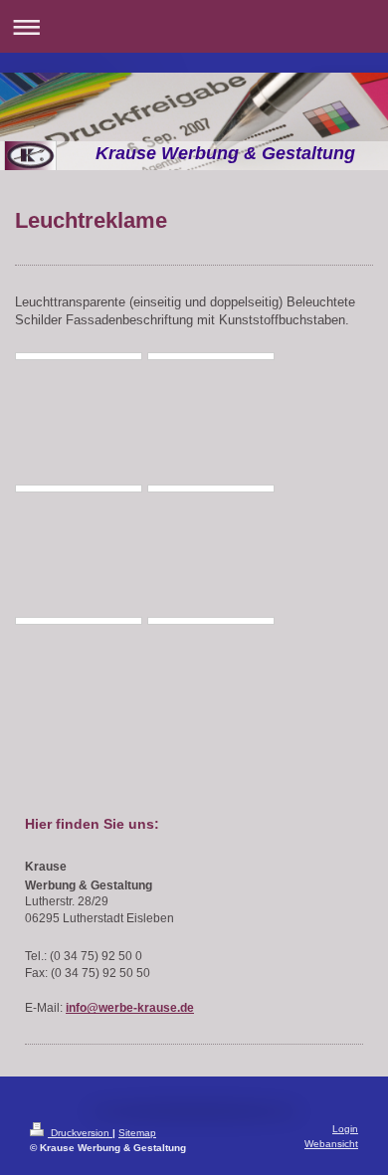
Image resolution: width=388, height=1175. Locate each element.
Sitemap (137, 1132)
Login (345, 1128)
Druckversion (80, 1132)
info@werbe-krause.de (130, 1007)
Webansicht (331, 1143)
